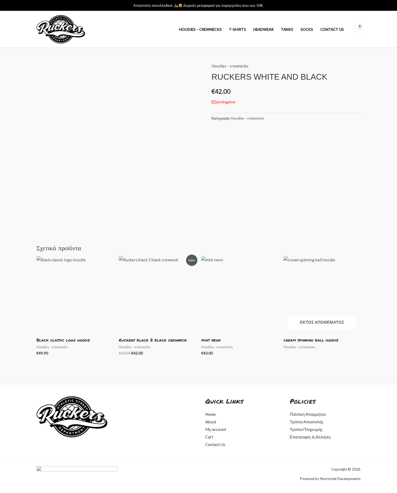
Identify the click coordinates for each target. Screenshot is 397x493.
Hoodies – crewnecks (200, 29)
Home (210, 414)
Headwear (263, 29)
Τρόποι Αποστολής (306, 421)
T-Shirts (237, 29)
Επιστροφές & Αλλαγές (310, 436)
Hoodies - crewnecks (229, 65)
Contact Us (332, 29)
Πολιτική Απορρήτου (308, 414)
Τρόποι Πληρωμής (306, 429)
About (210, 421)
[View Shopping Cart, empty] (357, 29)
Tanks (287, 29)
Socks (307, 29)
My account (215, 429)
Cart (209, 436)
